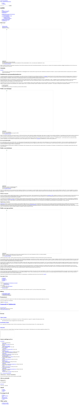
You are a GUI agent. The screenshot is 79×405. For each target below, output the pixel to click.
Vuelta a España (3, 317)
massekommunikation (33, 204)
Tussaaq (3, 365)
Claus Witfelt (8, 344)
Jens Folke (9, 371)
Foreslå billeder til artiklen (6, 294)
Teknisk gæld (4, 343)
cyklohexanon (4, 368)
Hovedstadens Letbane (4, 322)
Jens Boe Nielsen (7, 346)
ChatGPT (44, 274)
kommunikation (4, 279)
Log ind (3, 399)
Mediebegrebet (12, 304)
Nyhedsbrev (4, 390)
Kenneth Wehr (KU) (8, 359)
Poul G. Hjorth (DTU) (8, 354)
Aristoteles (45, 76)
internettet (38, 138)
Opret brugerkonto (5, 398)
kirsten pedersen (10, 356)
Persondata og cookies (5, 403)
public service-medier (11, 199)
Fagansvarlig (3, 304)
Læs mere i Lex (4, 20)
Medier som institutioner (5, 16)
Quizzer (3, 3)
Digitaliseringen (2, 203)
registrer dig (6, 302)
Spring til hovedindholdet (4, 0)
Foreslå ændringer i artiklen (6, 293)
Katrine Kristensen (5, 360)
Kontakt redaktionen (5, 395)
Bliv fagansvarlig (4, 397)
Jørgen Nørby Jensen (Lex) (9, 351)
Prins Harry (2, 327)
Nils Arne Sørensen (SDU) (9, 349)
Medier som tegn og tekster (6, 19)
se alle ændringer (9, 286)
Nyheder (3, 389)
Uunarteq (3, 358)
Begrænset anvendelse (7, 63)
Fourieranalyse (4, 353)
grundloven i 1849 (50, 195)
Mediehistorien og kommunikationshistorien (8, 14)
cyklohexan (4, 370)
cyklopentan (4, 363)
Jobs (2, 396)
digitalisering (4, 278)
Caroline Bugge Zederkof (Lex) (11, 364)
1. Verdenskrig (4, 348)
